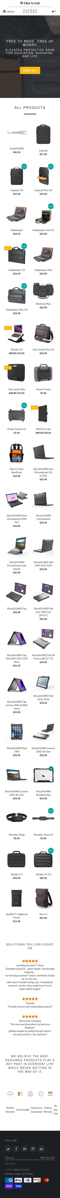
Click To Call (31, 3)
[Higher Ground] (30, 11)
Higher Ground (21, 1169)
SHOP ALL (30, 70)
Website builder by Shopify (19, 1173)
